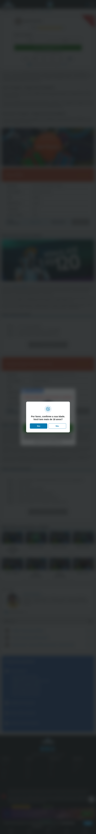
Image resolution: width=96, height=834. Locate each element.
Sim (38, 426)
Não (57, 426)
